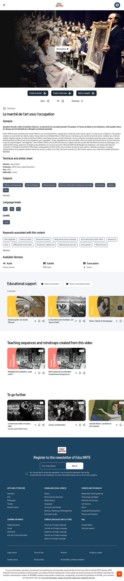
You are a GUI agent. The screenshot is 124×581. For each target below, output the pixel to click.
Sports (83, 507)
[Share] (43, 321)
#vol (6, 244)
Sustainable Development (90, 510)
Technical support (87, 528)
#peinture (112, 239)
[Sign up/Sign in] (117, 5)
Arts (5, 190)
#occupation (86, 244)
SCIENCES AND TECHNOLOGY (91, 488)
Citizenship (11, 531)
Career (9, 528)
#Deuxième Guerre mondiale (65, 239)
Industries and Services (89, 500)
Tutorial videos (86, 525)
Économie (100, 185)
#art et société (25, 239)
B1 (12, 209)
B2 (5, 209)
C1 (18, 209)
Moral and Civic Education (53, 497)
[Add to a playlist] (36, 321)
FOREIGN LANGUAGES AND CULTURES (58, 519)
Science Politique (32, 185)
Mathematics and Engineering (92, 493)
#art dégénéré (9, 239)
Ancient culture (12, 507)
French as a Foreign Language (55, 525)
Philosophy (11, 500)
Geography (48, 504)
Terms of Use (38, 552)
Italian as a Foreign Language (55, 538)
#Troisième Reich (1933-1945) (92, 239)
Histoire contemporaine (12, 185)
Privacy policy (39, 559)
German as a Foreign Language (55, 528)
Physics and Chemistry (89, 514)
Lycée (6, 222)
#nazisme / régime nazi (45, 244)
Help (83, 519)
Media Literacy (49, 500)
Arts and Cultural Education (17, 535)
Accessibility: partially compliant (72, 559)
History (47, 493)
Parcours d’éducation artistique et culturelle (76, 185)
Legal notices (12, 552)
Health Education (13, 525)
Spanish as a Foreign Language (55, 535)
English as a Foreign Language (55, 531)
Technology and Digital (89, 497)
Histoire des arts (49, 185)
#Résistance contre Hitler (22, 244)
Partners (64, 552)
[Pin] (39, 321)
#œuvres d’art (101, 244)
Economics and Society (52, 507)
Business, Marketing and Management (58, 510)
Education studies (50, 514)
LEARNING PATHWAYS (15, 519)
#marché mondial (43, 239)
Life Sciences (86, 504)
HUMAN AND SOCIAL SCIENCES (55, 488)
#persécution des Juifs (67, 244)
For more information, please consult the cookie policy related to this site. (68, 578)
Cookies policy (12, 559)
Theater (10, 504)
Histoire (111, 185)
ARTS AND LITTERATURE (16, 488)
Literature (10, 493)
